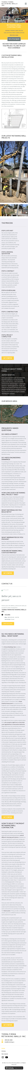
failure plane (7, 911)
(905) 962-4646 (8, 1040)
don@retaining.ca (9, 1042)
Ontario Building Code (10, 647)
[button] (2, 172)
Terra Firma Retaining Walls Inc (10, 3)
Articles (4, 1051)
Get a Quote (5, 1054)
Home (3, 1048)
